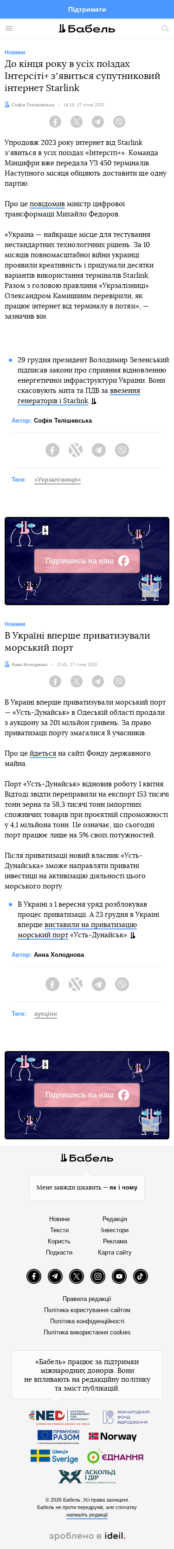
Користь (59, 1241)
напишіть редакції (87, 1514)
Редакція (115, 1219)
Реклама (115, 1241)
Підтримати (87, 9)
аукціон (45, 1013)
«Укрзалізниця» (57, 479)
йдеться (43, 753)
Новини (59, 1219)
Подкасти (59, 1252)
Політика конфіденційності (87, 1321)
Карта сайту (115, 1252)
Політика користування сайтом (87, 1310)
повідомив (47, 204)
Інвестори (115, 1230)
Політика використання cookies (87, 1332)
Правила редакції (87, 1298)
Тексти (59, 1230)
